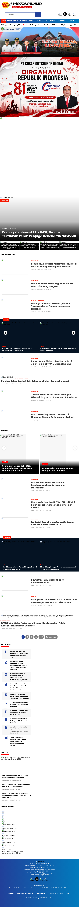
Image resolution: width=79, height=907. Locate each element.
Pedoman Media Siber (42, 888)
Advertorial (61, 21)
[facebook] (60, 15)
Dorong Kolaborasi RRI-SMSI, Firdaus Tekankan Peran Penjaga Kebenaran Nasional (39, 234)
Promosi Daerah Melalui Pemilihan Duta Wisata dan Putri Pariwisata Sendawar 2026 (18, 687)
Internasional (13, 21)
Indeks (60, 888)
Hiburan (51, 21)
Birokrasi (43, 21)
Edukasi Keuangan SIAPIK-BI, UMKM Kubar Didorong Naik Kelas (19, 704)
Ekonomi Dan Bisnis (9, 229)
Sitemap (67, 888)
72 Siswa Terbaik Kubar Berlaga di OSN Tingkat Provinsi (18, 721)
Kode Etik (54, 888)
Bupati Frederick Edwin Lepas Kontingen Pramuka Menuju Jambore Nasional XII (19, 730)
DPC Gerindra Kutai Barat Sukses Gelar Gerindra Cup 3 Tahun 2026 (17, 349)
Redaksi (12, 888)
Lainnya (71, 21)
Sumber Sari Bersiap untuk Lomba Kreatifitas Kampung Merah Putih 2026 (19, 654)
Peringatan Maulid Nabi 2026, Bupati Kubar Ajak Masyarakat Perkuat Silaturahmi (17, 468)
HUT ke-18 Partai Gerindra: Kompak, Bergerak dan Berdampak (16, 785)
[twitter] (65, 15)
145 (41, 637)
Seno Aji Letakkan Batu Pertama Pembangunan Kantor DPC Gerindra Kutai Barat (16, 795)
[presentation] (5, 333)
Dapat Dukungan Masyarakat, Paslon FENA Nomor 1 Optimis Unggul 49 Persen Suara (43, 25)
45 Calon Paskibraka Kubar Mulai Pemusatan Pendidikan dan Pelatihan (19, 696)
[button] (76, 219)
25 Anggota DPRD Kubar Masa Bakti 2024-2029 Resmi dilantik (19, 713)
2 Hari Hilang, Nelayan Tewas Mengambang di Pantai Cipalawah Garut (19, 568)
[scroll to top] (74, 904)
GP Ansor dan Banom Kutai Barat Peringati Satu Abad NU (58, 469)
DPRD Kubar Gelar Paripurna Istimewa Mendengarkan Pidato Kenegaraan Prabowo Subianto (18, 665)
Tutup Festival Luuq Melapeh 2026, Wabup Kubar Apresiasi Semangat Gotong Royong (18, 741)
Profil (17, 888)
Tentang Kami (45, 898)
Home (4, 21)
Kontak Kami (25, 888)
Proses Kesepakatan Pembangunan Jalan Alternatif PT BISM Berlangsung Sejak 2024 (19, 677)
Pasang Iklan (31, 898)
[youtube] (75, 15)
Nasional (24, 21)
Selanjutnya (51, 637)
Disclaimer (41, 894)
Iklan (31, 888)
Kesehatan (33, 21)
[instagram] (70, 15)
